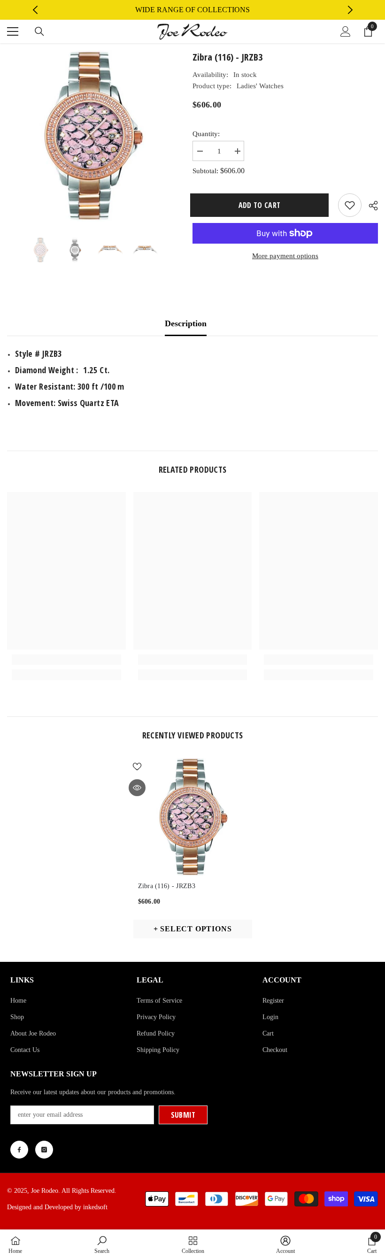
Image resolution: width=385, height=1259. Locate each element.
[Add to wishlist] (350, 205)
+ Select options (193, 929)
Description (186, 323)
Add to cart (261, 205)
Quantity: (206, 134)
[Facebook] (19, 1150)
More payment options (285, 256)
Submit (183, 1115)
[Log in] (345, 31)
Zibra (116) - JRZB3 (166, 886)
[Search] (39, 31)
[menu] (12, 31)
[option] (193, 9)
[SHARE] (370, 205)
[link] (66, 659)
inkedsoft (95, 1207)
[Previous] (35, 9)
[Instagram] (44, 1150)
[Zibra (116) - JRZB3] (192, 817)
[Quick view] (137, 787)
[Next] (350, 9)
